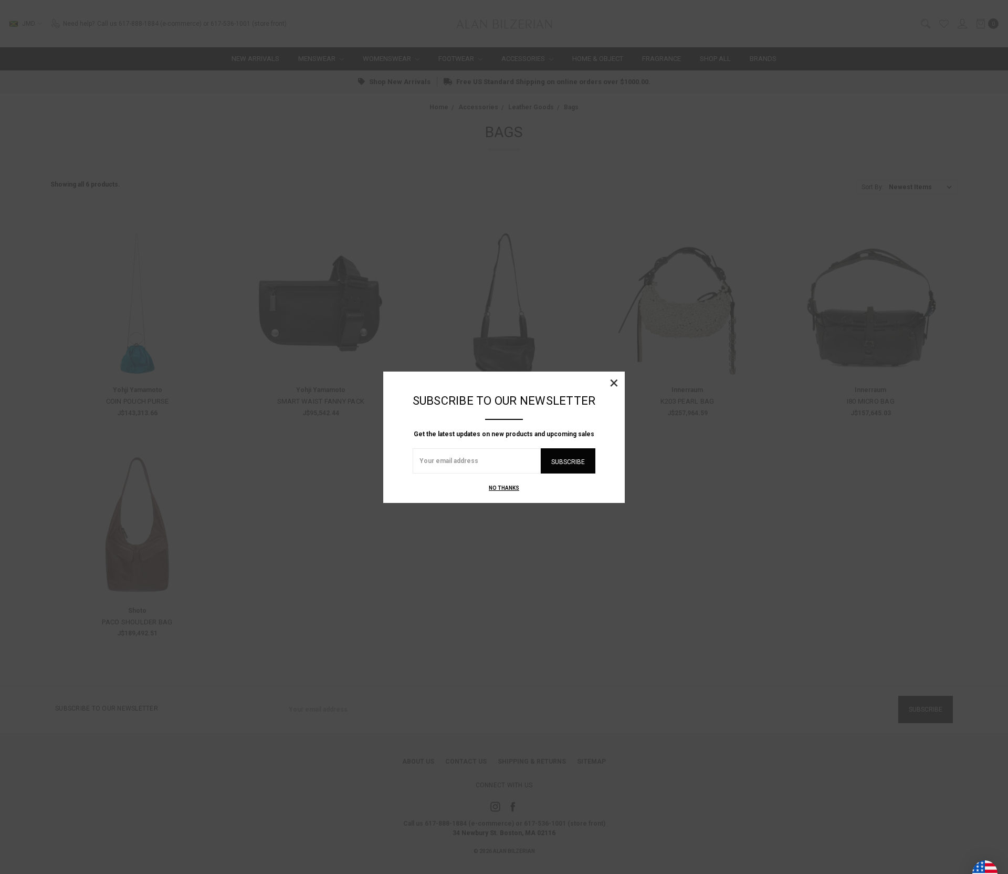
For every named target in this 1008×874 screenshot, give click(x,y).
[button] (613, 382)
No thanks (504, 488)
